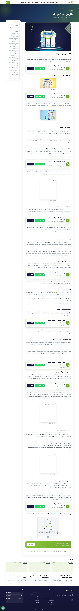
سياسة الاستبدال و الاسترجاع (49, 598)
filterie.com (55, 292)
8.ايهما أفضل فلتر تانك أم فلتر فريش (12, 60)
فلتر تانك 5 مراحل (50, 312)
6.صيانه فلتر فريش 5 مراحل (14, 53)
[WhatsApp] (3, 608)
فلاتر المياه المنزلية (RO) (35, 594)
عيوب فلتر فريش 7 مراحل (37, 551)
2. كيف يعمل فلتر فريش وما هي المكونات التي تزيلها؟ (13, 36)
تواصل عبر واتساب (39, 68)
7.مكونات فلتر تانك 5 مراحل (14, 55)
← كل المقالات (67, 551)
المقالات (67, 8)
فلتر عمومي (37, 602)
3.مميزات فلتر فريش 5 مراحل (14, 41)
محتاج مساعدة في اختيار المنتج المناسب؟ (13, 25)
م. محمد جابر (54, 513)
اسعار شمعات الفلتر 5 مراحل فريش (54, 551)
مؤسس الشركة (51, 604)
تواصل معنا (31, 544)
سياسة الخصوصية (51, 602)
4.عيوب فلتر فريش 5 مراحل (14, 46)
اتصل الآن (8, 2)
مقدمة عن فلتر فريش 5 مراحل (14, 27)
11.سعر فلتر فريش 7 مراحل (14, 72)
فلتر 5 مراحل (37, 598)
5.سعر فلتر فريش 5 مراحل (14, 48)
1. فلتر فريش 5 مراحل (15, 33)
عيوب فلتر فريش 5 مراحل (45, 551)
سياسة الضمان (51, 600)
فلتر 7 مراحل (37, 600)
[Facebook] (48, 537)
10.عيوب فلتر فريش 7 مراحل (14, 70)
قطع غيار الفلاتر (42, 2)
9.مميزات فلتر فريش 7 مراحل (14, 65)
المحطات (36, 2)
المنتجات (53, 594)
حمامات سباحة (23, 2)
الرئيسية (57, 2)
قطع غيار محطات (30, 2)
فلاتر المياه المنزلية (50, 2)
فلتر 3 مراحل (37, 596)
